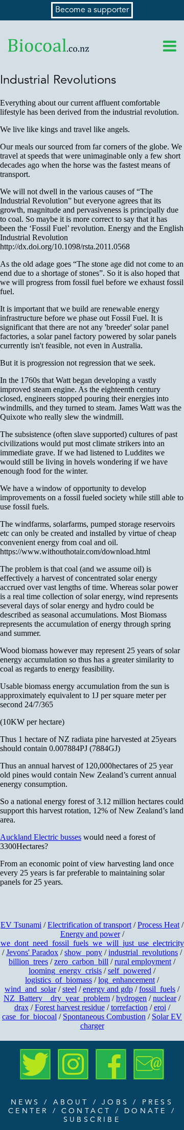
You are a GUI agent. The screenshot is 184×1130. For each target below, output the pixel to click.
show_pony (83, 952)
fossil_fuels (157, 989)
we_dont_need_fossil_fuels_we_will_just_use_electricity (92, 943)
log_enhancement (126, 979)
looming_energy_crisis (65, 970)
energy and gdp (108, 989)
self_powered (129, 970)
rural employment (142, 961)
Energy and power (90, 934)
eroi (160, 1007)
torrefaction (129, 1007)
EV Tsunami (21, 924)
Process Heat (158, 924)
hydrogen (131, 998)
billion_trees (28, 961)
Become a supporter (92, 10)
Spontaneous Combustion (104, 1016)
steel (69, 989)
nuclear (164, 998)
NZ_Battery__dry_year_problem (57, 998)
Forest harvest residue (70, 1007)
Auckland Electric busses (40, 837)
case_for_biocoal (29, 1016)
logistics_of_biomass (58, 979)
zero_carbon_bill (81, 961)
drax (21, 1007)
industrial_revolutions (143, 952)
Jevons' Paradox (32, 952)
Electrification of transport (89, 924)
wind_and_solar (30, 989)
